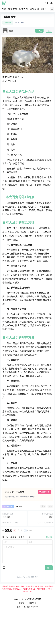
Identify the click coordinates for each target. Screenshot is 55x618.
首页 (4, 9)
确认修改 (49, 537)
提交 (48, 568)
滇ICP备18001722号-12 (27, 603)
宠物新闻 (34, 9)
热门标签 (45, 9)
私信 (49, 31)
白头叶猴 (6, 517)
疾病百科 (23, 9)
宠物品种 (8, 22)
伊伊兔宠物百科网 (34, 599)
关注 (40, 31)
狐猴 (51, 517)
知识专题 (12, 9)
